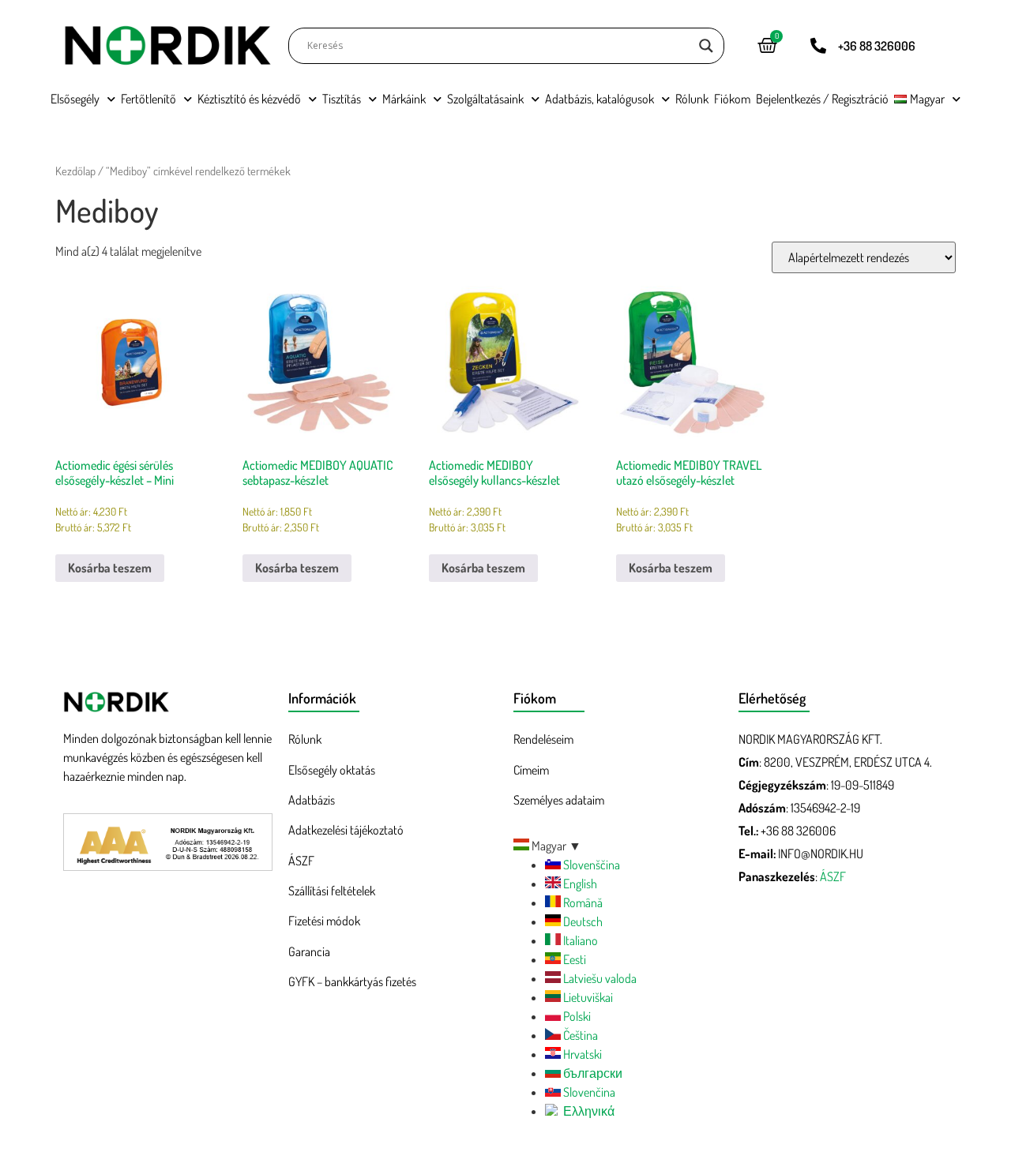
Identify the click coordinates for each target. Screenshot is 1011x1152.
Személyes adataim (558, 800)
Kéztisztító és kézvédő (249, 99)
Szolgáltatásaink (485, 99)
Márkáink (404, 99)
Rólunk (691, 99)
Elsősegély (75, 99)
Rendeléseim (543, 739)
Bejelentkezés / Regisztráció (822, 99)
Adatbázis (311, 800)
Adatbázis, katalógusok (599, 99)
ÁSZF (301, 861)
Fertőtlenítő (148, 99)
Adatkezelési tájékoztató (346, 830)
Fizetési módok (324, 921)
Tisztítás (341, 99)
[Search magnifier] (706, 46)
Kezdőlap (75, 170)
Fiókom (732, 99)
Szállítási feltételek (331, 891)
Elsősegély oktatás (331, 770)
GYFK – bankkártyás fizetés (352, 981)
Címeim (531, 770)
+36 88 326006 (876, 46)
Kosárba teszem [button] (110, 568)
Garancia (309, 951)
